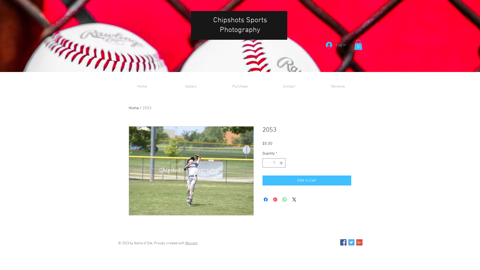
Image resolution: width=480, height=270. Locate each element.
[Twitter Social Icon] (351, 242)
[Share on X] (294, 199)
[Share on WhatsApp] (285, 199)
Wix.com (191, 243)
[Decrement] (266, 162)
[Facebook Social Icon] (343, 242)
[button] (358, 45)
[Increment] (281, 162)
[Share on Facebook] (266, 199)
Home (134, 108)
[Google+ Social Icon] (359, 242)
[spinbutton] (274, 162)
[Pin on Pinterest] (275, 199)
